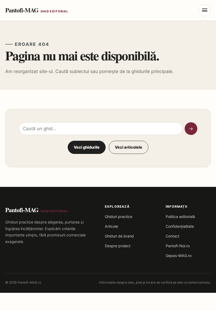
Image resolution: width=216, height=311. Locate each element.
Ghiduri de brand (119, 236)
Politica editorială (180, 216)
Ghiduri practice (118, 216)
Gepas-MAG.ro (179, 255)
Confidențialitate (180, 226)
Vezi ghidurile (87, 147)
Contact (172, 236)
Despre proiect (117, 246)
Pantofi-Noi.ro (178, 246)
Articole (111, 226)
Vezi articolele (128, 147)
